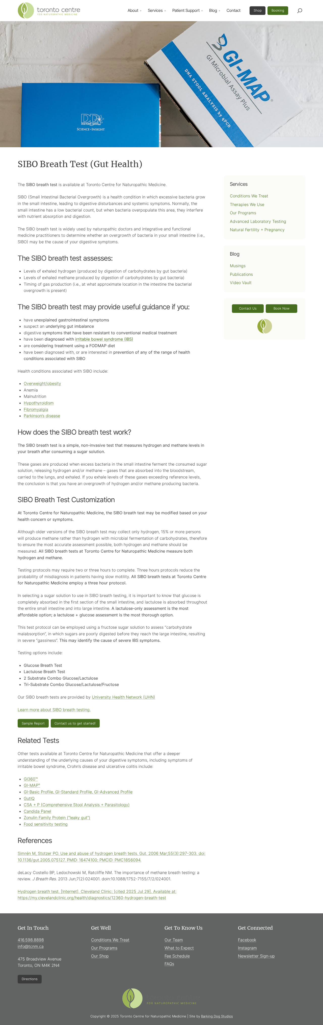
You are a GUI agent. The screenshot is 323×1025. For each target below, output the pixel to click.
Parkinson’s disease (42, 415)
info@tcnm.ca (31, 946)
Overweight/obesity (42, 383)
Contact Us (248, 308)
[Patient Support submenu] (202, 10)
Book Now (281, 308)
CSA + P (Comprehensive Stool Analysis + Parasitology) (77, 804)
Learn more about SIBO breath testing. (54, 709)
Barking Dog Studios (217, 1016)
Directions (30, 979)
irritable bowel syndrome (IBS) (104, 339)
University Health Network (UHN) (123, 697)
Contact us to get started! (75, 723)
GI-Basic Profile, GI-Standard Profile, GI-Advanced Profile (78, 791)
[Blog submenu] (219, 10)
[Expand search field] (299, 10)
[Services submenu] (165, 10)
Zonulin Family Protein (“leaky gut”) (57, 817)
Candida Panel (37, 811)
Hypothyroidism (39, 402)
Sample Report (33, 723)
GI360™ (31, 778)
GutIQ (29, 798)
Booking (278, 10)
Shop (258, 10)
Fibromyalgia (36, 409)
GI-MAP (32, 785)
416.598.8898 (31, 939)
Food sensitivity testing (46, 824)
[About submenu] (140, 10)
